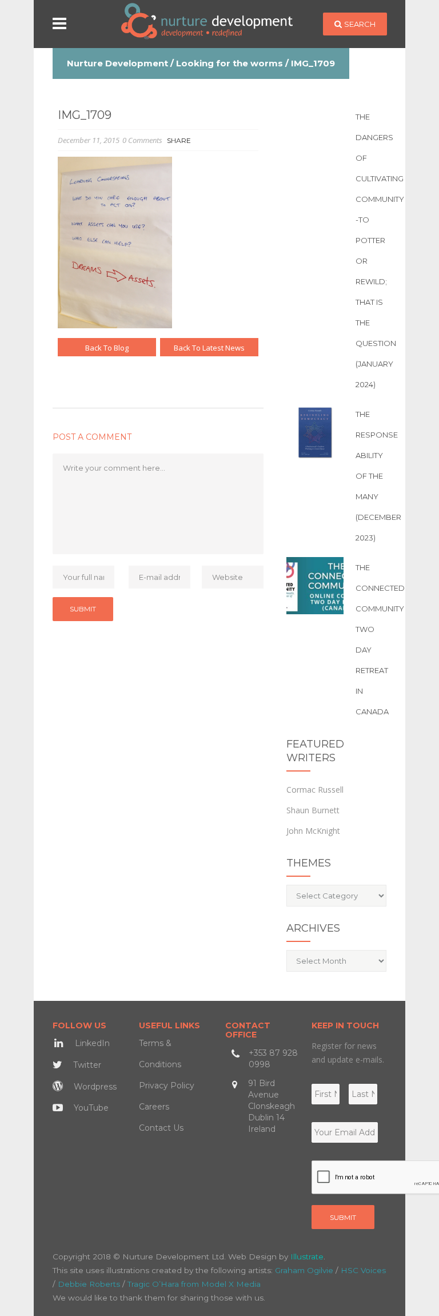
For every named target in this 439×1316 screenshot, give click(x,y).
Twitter (86, 1065)
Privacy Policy (166, 1085)
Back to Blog (107, 348)
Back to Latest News (209, 348)
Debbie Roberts (89, 1284)
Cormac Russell (315, 789)
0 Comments (142, 140)
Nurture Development (117, 63)
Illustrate (307, 1256)
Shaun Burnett (313, 810)
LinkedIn (91, 1043)
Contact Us (161, 1128)
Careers (154, 1107)
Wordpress (94, 1087)
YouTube (90, 1108)
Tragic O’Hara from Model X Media (194, 1284)
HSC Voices (363, 1270)
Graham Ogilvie (304, 1270)
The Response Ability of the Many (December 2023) (378, 475)
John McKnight (313, 830)
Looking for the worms (229, 63)
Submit (343, 1217)
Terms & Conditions (160, 1054)
